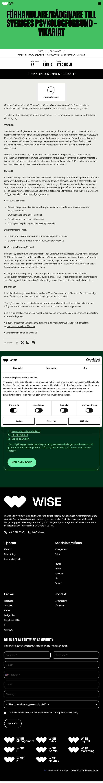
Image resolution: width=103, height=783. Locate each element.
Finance (58, 583)
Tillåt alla (84, 421)
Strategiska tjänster (13, 559)
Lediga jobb (9, 615)
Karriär (7, 610)
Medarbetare (61, 600)
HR (56, 578)
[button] (99, 3)
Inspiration (9, 600)
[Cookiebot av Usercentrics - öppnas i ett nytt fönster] (88, 360)
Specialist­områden (68, 542)
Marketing (59, 573)
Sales (57, 554)
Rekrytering (9, 554)
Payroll (58, 563)
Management (61, 549)
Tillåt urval (51, 421)
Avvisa (19, 421)
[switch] (39, 410)
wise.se (14, 296)
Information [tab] (51, 368)
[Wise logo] (11, 3)
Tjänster (10, 542)
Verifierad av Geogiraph (58, 770)
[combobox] (7, 674)
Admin (58, 568)
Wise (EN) (8, 629)
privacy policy (72, 712)
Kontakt (60, 594)
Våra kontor (60, 605)
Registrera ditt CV (12, 620)
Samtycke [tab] (18, 368)
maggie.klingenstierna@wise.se (21, 326)
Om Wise (8, 605)
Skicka (13, 723)
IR (5, 625)
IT (55, 559)
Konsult (7, 549)
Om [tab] (85, 368)
